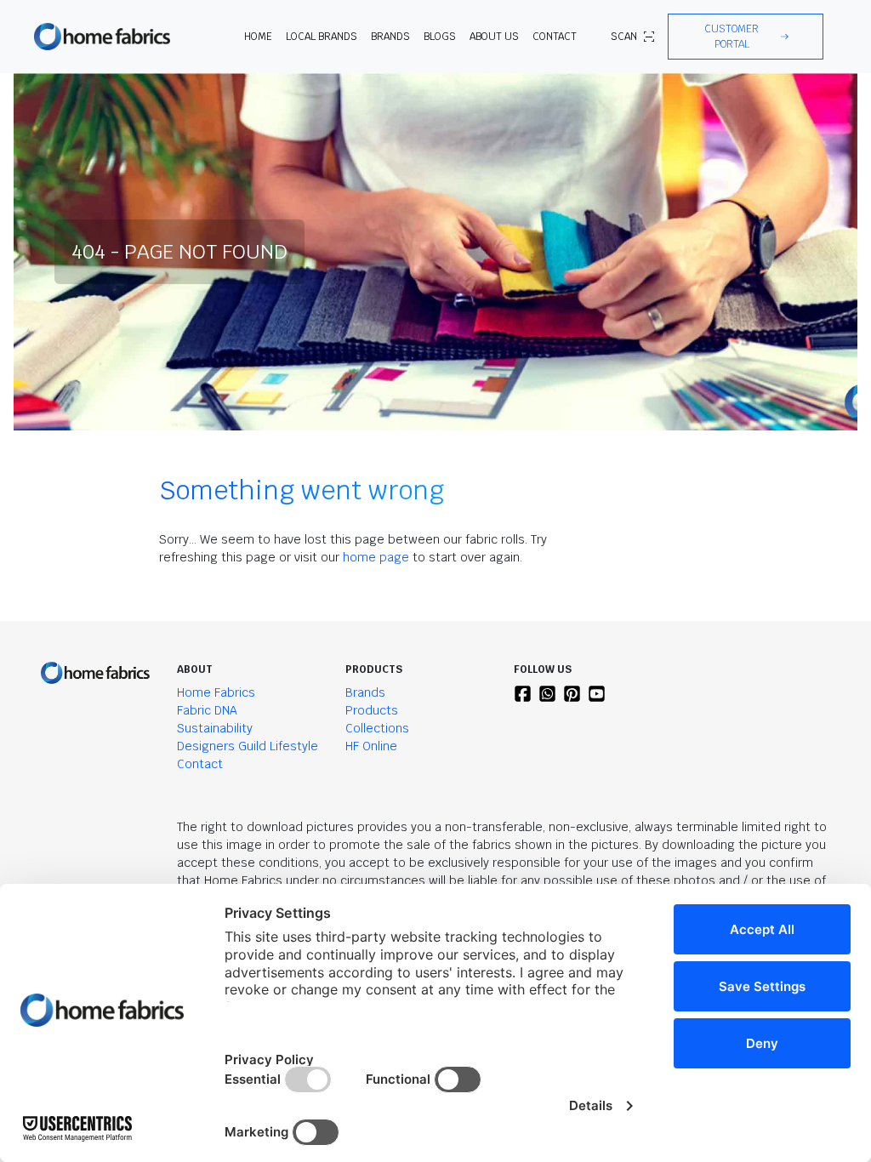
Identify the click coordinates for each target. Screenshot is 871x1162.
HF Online (371, 746)
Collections (377, 728)
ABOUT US (494, 36)
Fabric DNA (207, 710)
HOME (258, 36)
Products (371, 710)
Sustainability (215, 728)
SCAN (624, 36)
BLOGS (440, 36)
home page (376, 557)
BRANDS (390, 36)
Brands (365, 692)
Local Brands (321, 36)
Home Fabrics (216, 692)
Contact (554, 36)
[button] (745, 37)
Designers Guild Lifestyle (247, 746)
